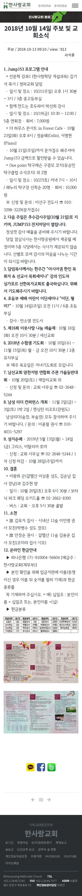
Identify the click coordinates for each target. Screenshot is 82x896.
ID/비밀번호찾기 (42, 842)
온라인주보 (44, 6)
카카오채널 (12, 863)
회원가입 (22, 842)
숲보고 (9, 849)
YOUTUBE (70, 856)
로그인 (9, 842)
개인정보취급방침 (16, 856)
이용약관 (36, 856)
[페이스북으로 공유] (41, 767)
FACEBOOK (52, 856)
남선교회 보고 (25, 849)
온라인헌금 (60, 6)
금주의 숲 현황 (47, 849)
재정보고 (61, 842)
